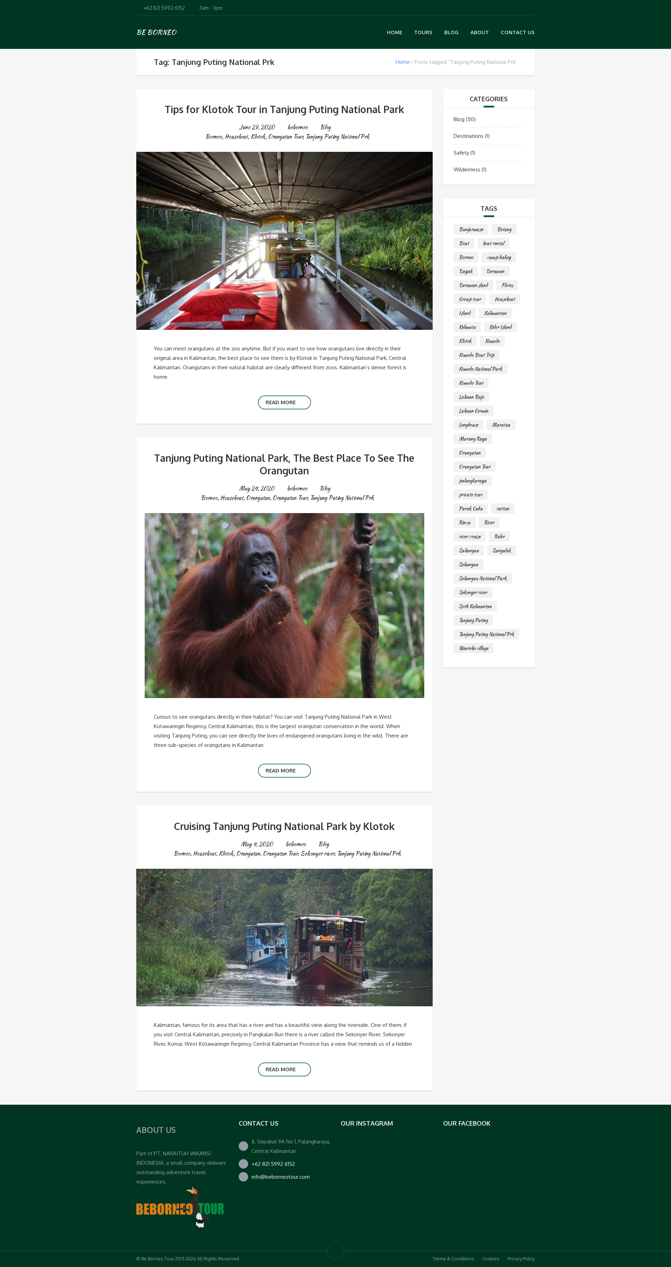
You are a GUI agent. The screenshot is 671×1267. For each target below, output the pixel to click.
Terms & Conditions (453, 1258)
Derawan (495, 271)
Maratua (501, 424)
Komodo (492, 341)
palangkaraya (472, 480)
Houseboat (236, 137)
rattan (502, 508)
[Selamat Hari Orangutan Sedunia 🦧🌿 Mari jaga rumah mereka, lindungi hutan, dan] (362, 1158)
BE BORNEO (156, 32)
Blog (451, 32)
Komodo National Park (480, 368)
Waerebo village (473, 648)
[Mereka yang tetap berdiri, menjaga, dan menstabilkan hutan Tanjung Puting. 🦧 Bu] (362, 1200)
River (489, 522)
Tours (423, 32)
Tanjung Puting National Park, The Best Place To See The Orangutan (284, 464)
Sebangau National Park (483, 578)
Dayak (465, 271)
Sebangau (468, 564)
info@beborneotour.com (281, 1176)
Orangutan (258, 498)
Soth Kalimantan (475, 606)
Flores (507, 285)
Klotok (258, 137)
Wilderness (467, 169)
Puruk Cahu (471, 508)
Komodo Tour (471, 382)
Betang (504, 229)
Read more (281, 402)
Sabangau (469, 550)
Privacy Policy (521, 1258)
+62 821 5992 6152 (273, 1164)
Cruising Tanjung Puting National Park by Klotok (284, 826)
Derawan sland (473, 285)
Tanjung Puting (473, 620)
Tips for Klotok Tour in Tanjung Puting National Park (284, 109)
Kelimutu (467, 327)
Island (464, 313)
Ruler (499, 536)
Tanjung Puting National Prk (337, 137)
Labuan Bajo (471, 396)
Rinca (464, 522)
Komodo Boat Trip (476, 354)
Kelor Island (500, 327)
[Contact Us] (180, 1206)
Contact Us (518, 32)
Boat (464, 243)
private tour (470, 494)
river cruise (470, 536)
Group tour (470, 299)
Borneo (213, 137)
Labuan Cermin (473, 410)
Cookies (490, 1258)
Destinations (468, 136)
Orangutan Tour (285, 137)
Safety (461, 152)
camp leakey (499, 257)
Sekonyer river (317, 854)
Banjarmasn (471, 229)
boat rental (493, 243)
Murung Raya (473, 438)
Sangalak (501, 550)
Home (394, 32)
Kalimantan (495, 313)
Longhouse (468, 424)
